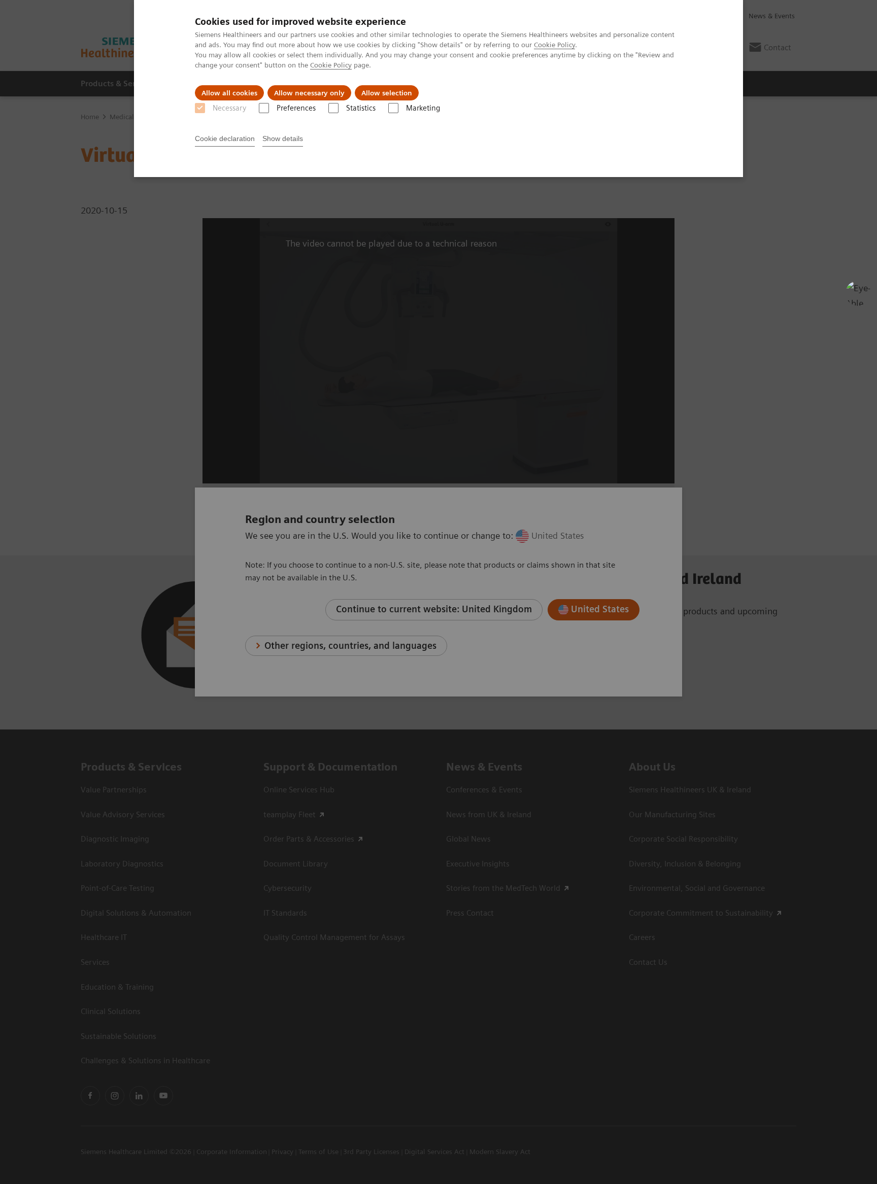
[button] (858, 293)
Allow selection (386, 93)
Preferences (296, 108)
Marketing (423, 108)
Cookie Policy (554, 45)
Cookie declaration (225, 138)
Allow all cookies (229, 93)
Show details (282, 138)
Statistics (361, 108)
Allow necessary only (309, 93)
